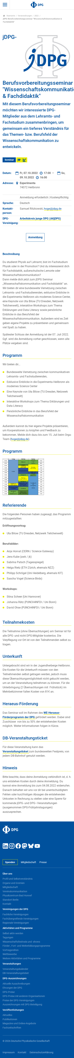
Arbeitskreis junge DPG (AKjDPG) (40, 218)
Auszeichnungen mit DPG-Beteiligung (22, 1004)
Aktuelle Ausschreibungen (16, 983)
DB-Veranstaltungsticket (16, 973)
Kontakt (7, 903)
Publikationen (10, 1019)
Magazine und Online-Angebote (19, 1023)
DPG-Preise (9, 992)
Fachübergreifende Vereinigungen (21, 918)
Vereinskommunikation (15, 891)
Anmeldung (35, 237)
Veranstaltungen (25, 16)
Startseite (10, 16)
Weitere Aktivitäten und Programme (21, 958)
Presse (42, 862)
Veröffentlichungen (13, 1010)
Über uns (7, 873)
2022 (36, 16)
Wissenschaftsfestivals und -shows (21, 941)
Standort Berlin (11, 899)
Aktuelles (7, 1015)
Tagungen (8, 937)
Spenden (10, 862)
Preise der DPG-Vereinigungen (18, 1000)
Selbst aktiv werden (13, 933)
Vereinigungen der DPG (15, 909)
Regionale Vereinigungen (16, 922)
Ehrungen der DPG (12, 987)
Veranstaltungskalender (15, 969)
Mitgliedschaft (28, 862)
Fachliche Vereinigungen (16, 914)
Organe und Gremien (14, 883)
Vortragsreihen (11, 950)
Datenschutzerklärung (41, 1052)
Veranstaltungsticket (16, 751)
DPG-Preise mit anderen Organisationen (24, 996)
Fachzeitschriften (12, 1027)
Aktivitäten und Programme (18, 928)
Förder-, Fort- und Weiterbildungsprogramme (26, 945)
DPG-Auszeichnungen (15, 978)
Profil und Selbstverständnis (18, 878)
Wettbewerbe (10, 954)
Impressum (9, 1052)
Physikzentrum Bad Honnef (17, 895)
